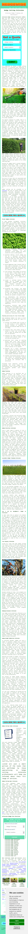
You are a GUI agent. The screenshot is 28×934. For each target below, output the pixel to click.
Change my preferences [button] (17, 927)
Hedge (3, 189)
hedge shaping (21, 742)
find (7, 783)
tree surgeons (22, 861)
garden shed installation (9, 864)
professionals (5, 33)
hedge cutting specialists (11, 810)
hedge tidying (10, 748)
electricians (12, 873)
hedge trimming (18, 746)
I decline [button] (17, 923)
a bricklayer (22, 865)
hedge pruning (21, 750)
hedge (19, 72)
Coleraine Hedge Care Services (11, 816)
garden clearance (6, 865)
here (3, 812)
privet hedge (16, 365)
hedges (12, 18)
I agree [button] (17, 920)
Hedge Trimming (5, 917)
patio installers (18, 866)
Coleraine (4, 190)
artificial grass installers (10, 874)
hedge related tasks (7, 761)
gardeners (10, 868)
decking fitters (14, 863)
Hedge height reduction (19, 650)
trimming (9, 158)
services (4, 209)
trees (13, 555)
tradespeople (11, 875)
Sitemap (3, 916)
